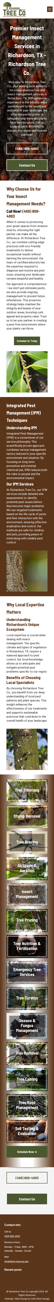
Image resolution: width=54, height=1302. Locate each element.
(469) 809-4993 (12, 1236)
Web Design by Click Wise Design (32, 1298)
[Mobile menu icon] (50, 9)
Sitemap (9, 1298)
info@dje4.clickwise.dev (16, 1261)
